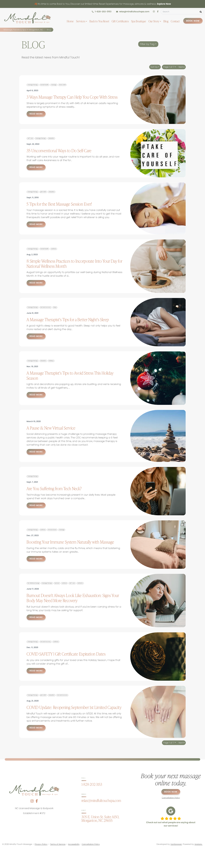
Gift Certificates (120, 21)
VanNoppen (176, 844)
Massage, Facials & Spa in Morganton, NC (23, 29)
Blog (165, 21)
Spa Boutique (138, 21)
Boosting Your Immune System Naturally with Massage (70, 542)
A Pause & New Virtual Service (51, 428)
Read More (36, 113)
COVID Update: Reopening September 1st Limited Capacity (74, 707)
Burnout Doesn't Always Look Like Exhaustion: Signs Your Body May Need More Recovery (73, 598)
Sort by (154, 66)
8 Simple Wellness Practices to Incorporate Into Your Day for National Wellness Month (74, 263)
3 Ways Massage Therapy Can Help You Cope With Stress (72, 97)
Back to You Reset (99, 21)
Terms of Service (57, 844)
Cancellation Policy (91, 844)
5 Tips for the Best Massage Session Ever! (59, 204)
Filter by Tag (147, 44)
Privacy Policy (41, 844)
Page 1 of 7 (169, 66)
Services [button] (81, 21)
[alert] (102, 4)
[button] (200, 12)
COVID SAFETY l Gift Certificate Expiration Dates (66, 654)
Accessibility (74, 844)
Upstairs (198, 844)
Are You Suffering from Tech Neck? (54, 488)
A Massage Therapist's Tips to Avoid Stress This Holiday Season (70, 375)
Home (70, 21)
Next (181, 66)
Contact (175, 21)
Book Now (193, 20)
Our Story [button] (154, 21)
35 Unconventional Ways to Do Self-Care (59, 150)
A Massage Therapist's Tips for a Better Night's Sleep (68, 319)
